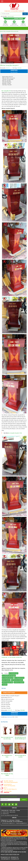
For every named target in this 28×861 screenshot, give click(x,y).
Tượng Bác (4, 684)
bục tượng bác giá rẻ (13, 673)
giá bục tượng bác (6, 680)
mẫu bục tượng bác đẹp (7, 682)
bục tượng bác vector (19, 677)
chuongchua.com (15, 858)
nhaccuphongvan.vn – (6, 858)
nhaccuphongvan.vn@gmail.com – (9, 823)
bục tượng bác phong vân (7, 677)
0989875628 (18, 18)
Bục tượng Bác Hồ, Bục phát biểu (11, 31)
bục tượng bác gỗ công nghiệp (8, 675)
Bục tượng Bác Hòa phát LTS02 (15, 433)
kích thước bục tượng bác (17, 680)
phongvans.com (14, 857)
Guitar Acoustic (11, 16)
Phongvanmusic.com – (6, 857)
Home (1, 31)
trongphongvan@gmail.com (21, 823)
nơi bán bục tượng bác (19, 682)
